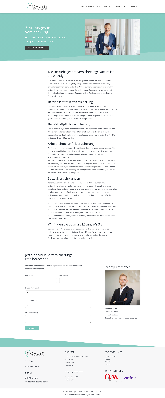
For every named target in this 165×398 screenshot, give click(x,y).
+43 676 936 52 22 (34, 366)
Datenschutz (89, 391)
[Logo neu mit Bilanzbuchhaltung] (36, 3)
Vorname (29, 275)
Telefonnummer (31, 300)
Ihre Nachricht (31, 312)
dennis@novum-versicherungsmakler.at (121, 318)
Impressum (100, 391)
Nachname (64, 275)
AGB (80, 391)
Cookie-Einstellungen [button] (68, 391)
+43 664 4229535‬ (111, 315)
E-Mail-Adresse (32, 288)
